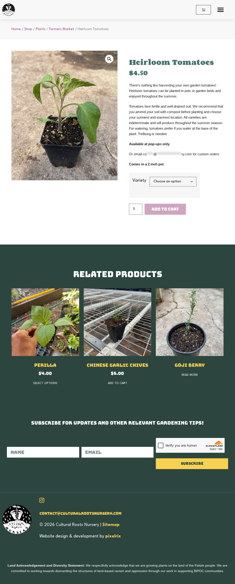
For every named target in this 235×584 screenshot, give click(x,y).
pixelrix (113, 536)
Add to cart (165, 209)
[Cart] (203, 9)
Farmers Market (61, 29)
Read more (190, 374)
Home (16, 29)
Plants (40, 29)
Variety (139, 180)
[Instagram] (42, 500)
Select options (45, 383)
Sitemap (111, 525)
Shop (28, 29)
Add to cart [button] (117, 383)
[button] (220, 10)
